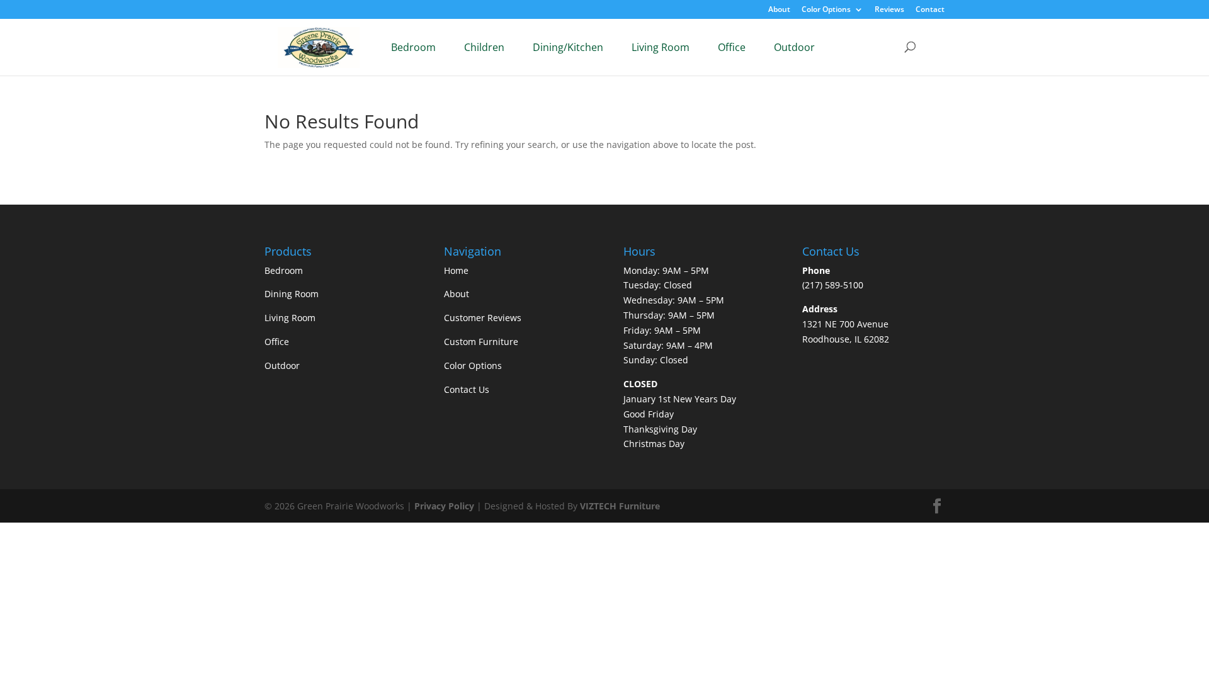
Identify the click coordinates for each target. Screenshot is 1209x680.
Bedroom (413, 47)
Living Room (661, 47)
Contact (930, 10)
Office (732, 47)
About (779, 10)
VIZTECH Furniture (620, 506)
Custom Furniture (481, 342)
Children (484, 47)
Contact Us (466, 389)
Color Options (826, 10)
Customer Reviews (482, 318)
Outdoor (794, 47)
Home (456, 270)
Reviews (889, 10)
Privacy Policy (444, 506)
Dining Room (291, 294)
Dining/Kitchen (568, 47)
